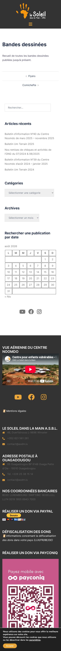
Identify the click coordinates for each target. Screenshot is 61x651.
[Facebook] (31, 398)
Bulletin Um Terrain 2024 (19, 169)
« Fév (8, 296)
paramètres (35, 640)
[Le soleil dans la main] (30, 10)
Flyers (31, 76)
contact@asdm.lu (17, 444)
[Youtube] (18, 398)
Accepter (10, 646)
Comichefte (29, 85)
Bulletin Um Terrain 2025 (19, 143)
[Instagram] (44, 398)
